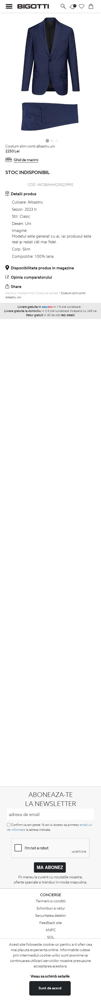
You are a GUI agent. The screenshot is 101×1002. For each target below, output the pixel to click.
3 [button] (56, 140)
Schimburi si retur (51, 908)
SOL (50, 937)
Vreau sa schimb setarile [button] (50, 976)
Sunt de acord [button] (50, 988)
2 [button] (52, 140)
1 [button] (47, 140)
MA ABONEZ (50, 867)
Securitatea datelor (50, 915)
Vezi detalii (68, 315)
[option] (50, 75)
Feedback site (50, 922)
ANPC (51, 930)
